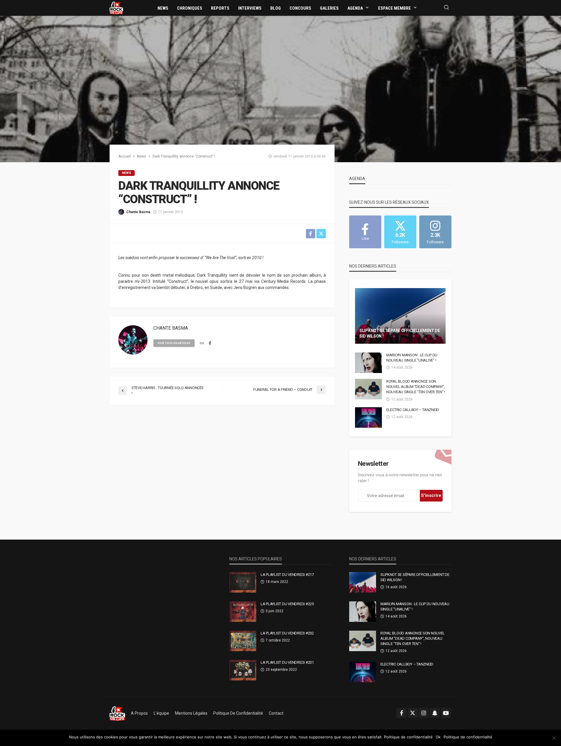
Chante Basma (138, 212)
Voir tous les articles (174, 343)
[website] (202, 343)
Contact (276, 713)
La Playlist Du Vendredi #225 (287, 604)
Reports (220, 8)
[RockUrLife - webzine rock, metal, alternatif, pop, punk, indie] (116, 7)
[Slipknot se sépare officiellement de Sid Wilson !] (400, 316)
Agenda (355, 8)
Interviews (250, 8)
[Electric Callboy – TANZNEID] (368, 417)
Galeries (329, 8)
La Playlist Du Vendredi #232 (287, 633)
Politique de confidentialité (238, 713)
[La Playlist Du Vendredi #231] (242, 670)
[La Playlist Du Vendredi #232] (242, 641)
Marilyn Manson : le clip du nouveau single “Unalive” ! (411, 357)
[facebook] (210, 343)
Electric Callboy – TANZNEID (412, 410)
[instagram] (424, 713)
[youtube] (446, 713)
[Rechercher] (446, 8)
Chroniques (189, 8)
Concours (300, 8)
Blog (275, 8)
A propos (139, 713)
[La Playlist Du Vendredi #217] (242, 582)
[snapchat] (435, 713)
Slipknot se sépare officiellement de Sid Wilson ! (399, 333)
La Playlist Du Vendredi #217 (287, 574)
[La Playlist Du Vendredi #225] (242, 611)
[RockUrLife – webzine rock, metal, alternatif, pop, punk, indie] (117, 713)
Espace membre (394, 8)
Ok (438, 737)
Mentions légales (191, 713)
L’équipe (161, 713)
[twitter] (413, 713)
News (162, 8)
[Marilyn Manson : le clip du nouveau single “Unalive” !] (368, 363)
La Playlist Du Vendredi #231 (287, 662)
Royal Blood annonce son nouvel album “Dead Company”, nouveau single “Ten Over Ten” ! (415, 386)
